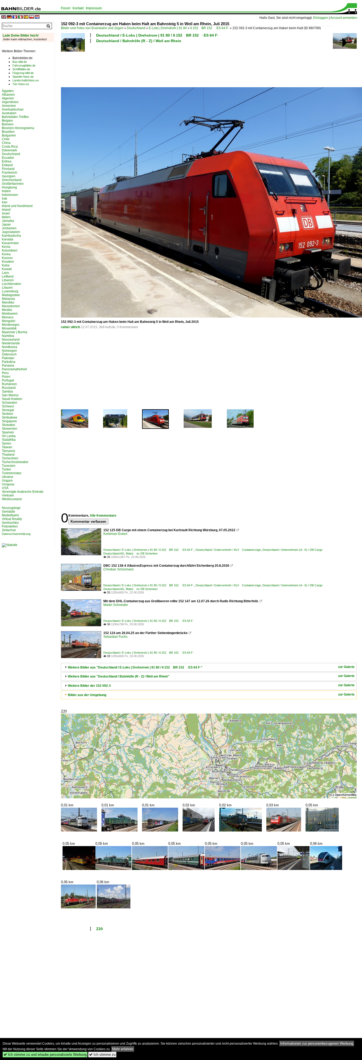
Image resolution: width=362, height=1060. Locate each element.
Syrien (6, 443)
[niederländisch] (37, 17)
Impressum (94, 8)
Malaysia (8, 299)
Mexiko (7, 310)
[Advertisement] (196, 64)
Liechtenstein (11, 284)
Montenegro (10, 325)
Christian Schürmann (118, 569)
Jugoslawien (11, 232)
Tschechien (10, 458)
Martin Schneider (115, 605)
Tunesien (8, 466)
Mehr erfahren (122, 1049)
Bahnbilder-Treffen (15, 117)
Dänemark (9, 150)
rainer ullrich (70, 327)
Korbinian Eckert (115, 534)
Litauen (7, 287)
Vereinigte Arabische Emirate (22, 492)
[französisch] (14, 17)
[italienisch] (20, 17)
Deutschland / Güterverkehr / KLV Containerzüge (228, 549)
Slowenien (9, 428)
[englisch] (3, 17)
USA (5, 488)
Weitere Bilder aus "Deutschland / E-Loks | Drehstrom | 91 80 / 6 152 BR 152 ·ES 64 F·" (135, 667)
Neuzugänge (11, 508)
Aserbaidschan (13, 109)
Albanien (8, 94)
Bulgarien (9, 135)
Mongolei (8, 321)
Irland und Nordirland (17, 206)
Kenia (6, 247)
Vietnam (8, 495)
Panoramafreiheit (14, 369)
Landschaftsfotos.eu (25, 80)
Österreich (9, 354)
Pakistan (8, 358)
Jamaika (8, 221)
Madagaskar (11, 295)
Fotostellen (10, 526)
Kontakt (78, 8)
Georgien (8, 176)
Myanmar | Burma (14, 332)
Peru (5, 373)
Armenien (9, 106)
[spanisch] (26, 17)
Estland (7, 165)
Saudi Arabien (12, 399)
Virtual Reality (12, 519)
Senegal (8, 410)
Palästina (8, 362)
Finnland (8, 169)
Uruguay (8, 484)
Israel (6, 213)
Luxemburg (10, 291)
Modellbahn (10, 515)
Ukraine (7, 477)
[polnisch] (31, 17)
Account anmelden (343, 18)
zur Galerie (346, 667)
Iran (4, 202)
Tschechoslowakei (15, 462)
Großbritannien (13, 184)
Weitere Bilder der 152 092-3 (89, 686)
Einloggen (320, 18)
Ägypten (8, 91)
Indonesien (10, 195)
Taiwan (7, 447)
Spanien (8, 432)
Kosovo (7, 258)
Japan (6, 224)
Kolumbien (9, 250)
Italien (6, 217)
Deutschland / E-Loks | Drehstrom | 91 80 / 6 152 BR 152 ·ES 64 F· (157, 35)
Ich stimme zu (102, 1055)
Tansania (8, 451)
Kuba (6, 265)
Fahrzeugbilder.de (24, 65)
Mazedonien (11, 306)
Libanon (8, 280)
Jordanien (9, 228)
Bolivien (8, 124)
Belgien (7, 120)
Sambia (7, 391)
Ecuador (8, 158)
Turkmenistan (11, 473)
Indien (6, 191)
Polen (6, 377)
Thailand (8, 454)
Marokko (8, 302)
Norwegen (9, 351)
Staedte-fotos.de (23, 76)
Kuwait (7, 269)
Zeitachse (9, 530)
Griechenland (11, 180)
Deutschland (136, 28)
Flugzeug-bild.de (23, 72)
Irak (4, 198)
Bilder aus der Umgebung (87, 695)
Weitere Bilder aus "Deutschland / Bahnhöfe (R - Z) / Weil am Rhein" (118, 676)
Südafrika (9, 440)
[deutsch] (9, 17)
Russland (9, 388)
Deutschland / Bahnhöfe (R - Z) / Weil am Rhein (138, 41)
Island (6, 210)
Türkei (6, 469)
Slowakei (8, 425)
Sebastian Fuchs (115, 637)
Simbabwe (9, 417)
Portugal (8, 380)
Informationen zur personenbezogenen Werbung (316, 1043)
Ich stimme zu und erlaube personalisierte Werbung (45, 1055)
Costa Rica (10, 146)
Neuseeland (11, 339)
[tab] (209, 667)
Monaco (8, 317)
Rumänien (9, 384)
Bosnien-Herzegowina (18, 128)
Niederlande (11, 343)
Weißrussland (12, 499)
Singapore (9, 421)
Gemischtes (10, 523)
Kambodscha (11, 235)
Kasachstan (10, 243)
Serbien (7, 414)
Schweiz (8, 406)
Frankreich (9, 172)
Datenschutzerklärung (16, 533)
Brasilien (8, 132)
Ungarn (7, 480)
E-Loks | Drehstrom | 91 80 (168, 28)
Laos (5, 273)
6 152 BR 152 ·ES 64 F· (209, 28)
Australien (9, 113)
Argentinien (10, 102)
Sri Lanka (9, 436)
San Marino (10, 395)
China (6, 143)
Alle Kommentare (103, 515)
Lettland (8, 276)
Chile (6, 139)
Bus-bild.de (19, 61)
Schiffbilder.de (21, 69)
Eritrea (6, 161)
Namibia (8, 336)
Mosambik (9, 328)
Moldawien (10, 313)
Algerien (8, 98)
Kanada (7, 239)
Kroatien (8, 261)
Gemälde (8, 511)
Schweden (9, 402)
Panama (8, 365)
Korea (6, 254)
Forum (65, 8)
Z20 (99, 929)
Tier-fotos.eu (20, 84)
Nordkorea (9, 347)
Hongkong (9, 187)
